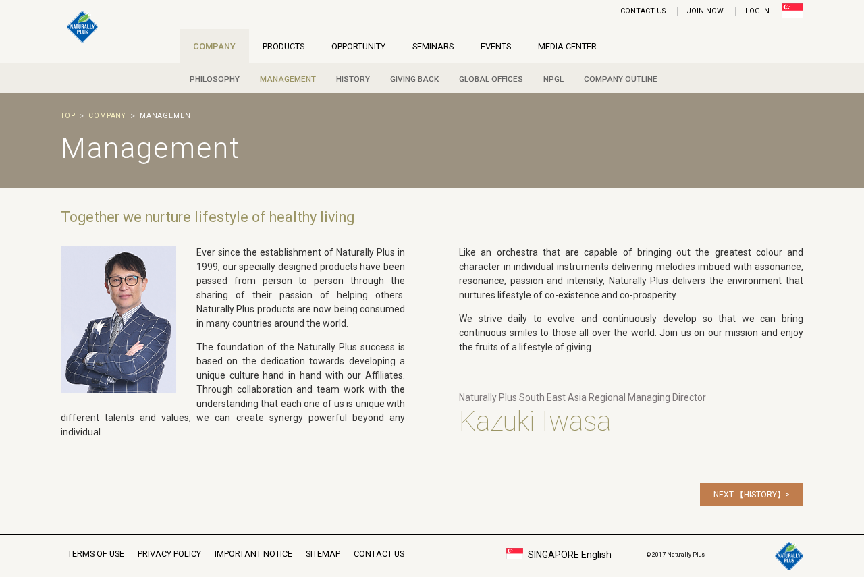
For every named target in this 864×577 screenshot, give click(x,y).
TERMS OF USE (96, 554)
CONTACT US (643, 11)
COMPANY (214, 46)
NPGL (553, 79)
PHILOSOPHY (215, 79)
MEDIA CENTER (567, 46)
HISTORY (353, 79)
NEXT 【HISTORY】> (751, 494)
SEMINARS (433, 46)
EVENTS (496, 46)
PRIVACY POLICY (169, 554)
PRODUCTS (283, 46)
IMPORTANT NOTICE (253, 554)
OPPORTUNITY (358, 46)
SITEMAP (323, 554)
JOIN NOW (705, 11)
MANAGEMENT (288, 79)
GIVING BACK (414, 79)
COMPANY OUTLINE (620, 79)
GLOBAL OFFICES (491, 79)
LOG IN (757, 11)
